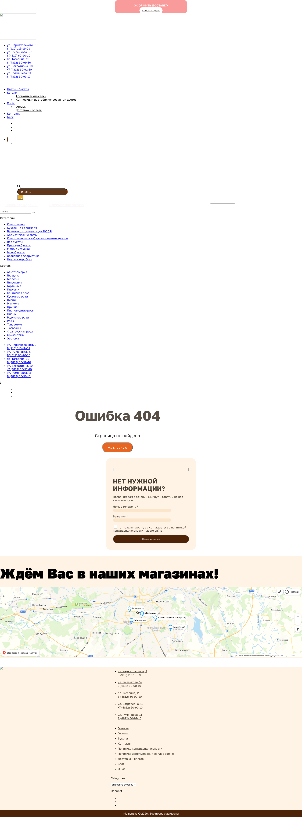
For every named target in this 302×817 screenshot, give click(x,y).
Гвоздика (13, 275)
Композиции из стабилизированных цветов (46, 99)
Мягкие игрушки (18, 249)
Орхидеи (13, 307)
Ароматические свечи (31, 96)
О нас (11, 103)
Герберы (13, 279)
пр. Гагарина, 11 (19, 60)
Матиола (13, 303)
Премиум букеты (19, 245)
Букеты (123, 738)
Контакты (13, 113)
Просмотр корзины (21, 205)
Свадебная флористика (23, 256)
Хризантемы (15, 335)
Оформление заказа (66, 205)
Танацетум (14, 324)
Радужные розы (18, 317)
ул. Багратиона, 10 (20, 67)
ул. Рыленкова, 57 (19, 53)
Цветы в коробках (19, 259)
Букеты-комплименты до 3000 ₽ (29, 231)
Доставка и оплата (29, 110)
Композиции (16, 224)
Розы (10, 321)
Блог (10, 117)
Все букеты (15, 242)
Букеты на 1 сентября (22, 228)
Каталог (12, 92)
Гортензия (14, 286)
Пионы (11, 314)
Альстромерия (17, 272)
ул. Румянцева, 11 (19, 74)
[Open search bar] (18, 186)
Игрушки (13, 289)
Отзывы (21, 106)
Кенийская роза (18, 293)
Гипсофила (14, 282)
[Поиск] (20, 197)
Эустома (13, 338)
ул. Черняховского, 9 (21, 46)
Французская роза (20, 331)
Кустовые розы (17, 296)
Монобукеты (16, 252)
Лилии (11, 300)
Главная (123, 728)
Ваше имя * (120, 516)
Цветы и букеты (18, 89)
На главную (117, 447)
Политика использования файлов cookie (146, 753)
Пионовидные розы (20, 310)
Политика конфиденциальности (140, 748)
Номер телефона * (125, 506)
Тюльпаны (14, 328)
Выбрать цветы (151, 10)
